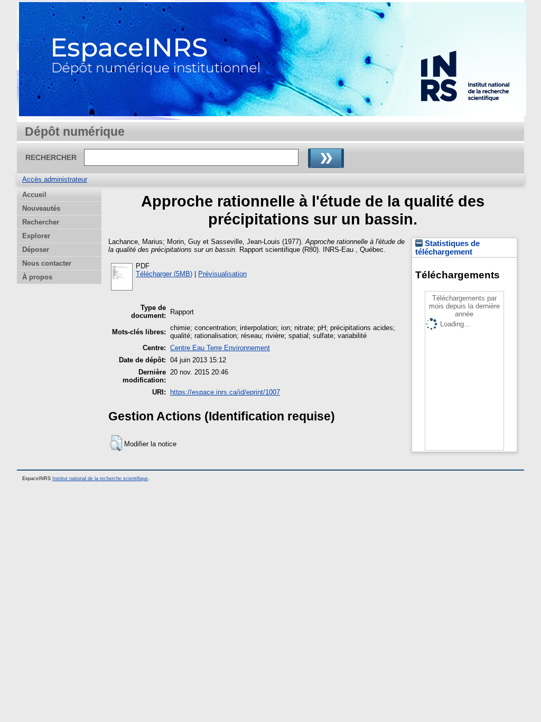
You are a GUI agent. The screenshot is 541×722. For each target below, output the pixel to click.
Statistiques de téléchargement (447, 247)
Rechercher (40, 222)
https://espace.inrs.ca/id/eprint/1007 (225, 392)
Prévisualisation (222, 274)
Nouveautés (41, 208)
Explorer (36, 236)
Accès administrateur (54, 179)
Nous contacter (46, 263)
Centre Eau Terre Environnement (220, 348)
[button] (116, 443)
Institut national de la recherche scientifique (100, 478)
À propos (37, 277)
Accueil (34, 195)
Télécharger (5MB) (164, 274)
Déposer (35, 250)
